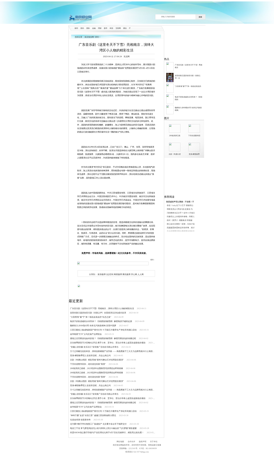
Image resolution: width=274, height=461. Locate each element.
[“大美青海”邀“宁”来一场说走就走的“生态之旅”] (170, 92)
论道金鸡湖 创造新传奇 (80, 420)
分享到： (93, 274)
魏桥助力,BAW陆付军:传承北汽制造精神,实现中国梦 (93, 326)
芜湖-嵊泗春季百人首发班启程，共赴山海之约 (90, 355)
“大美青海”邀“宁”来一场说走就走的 (188, 86)
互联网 (118, 28)
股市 (105, 28)
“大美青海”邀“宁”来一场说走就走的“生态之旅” (90, 317)
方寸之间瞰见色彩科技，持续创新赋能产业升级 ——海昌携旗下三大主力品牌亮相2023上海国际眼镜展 (115, 351)
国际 (88, 28)
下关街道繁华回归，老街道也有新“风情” (88, 364)
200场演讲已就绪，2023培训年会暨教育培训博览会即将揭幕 (96, 368)
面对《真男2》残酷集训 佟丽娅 (179, 220)
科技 (111, 28)
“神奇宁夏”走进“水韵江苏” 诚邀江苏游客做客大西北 (93, 415)
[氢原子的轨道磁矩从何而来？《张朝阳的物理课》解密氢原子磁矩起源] (170, 103)
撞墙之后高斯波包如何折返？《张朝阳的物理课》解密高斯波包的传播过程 (103, 338)
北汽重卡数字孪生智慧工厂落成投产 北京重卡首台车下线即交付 (98, 424)
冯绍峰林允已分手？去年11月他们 (181, 213)
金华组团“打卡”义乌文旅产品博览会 (86, 334)
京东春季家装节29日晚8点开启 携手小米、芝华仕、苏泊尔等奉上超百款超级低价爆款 (108, 343)
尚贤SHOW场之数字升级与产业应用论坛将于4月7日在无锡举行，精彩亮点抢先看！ (107, 432)
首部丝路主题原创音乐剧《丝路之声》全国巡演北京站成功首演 (98, 313)
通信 (125, 28)
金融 (94, 28)
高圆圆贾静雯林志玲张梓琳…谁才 (181, 228)
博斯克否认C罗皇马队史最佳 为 (180, 209)
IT (129, 28)
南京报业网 (89, 37)
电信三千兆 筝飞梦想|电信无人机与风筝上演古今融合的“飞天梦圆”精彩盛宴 (103, 428)
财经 (76, 28)
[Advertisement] (137, 7)
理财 (99, 28)
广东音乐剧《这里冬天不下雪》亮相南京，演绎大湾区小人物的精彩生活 (102, 308)
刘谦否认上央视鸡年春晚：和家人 (181, 216)
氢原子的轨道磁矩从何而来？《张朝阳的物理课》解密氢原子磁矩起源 (101, 321)
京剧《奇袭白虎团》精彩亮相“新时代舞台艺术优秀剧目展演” (97, 360)
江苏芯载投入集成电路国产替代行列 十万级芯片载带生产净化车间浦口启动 (103, 330)
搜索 (200, 17)
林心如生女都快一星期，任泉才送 (181, 224)
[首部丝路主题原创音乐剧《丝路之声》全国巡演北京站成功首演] (170, 82)
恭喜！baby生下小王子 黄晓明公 (180, 205)
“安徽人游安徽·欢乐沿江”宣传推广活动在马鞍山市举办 (94, 347)
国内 (82, 28)
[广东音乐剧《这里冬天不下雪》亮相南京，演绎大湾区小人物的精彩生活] (170, 71)
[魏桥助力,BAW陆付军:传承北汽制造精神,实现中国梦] (170, 114)
